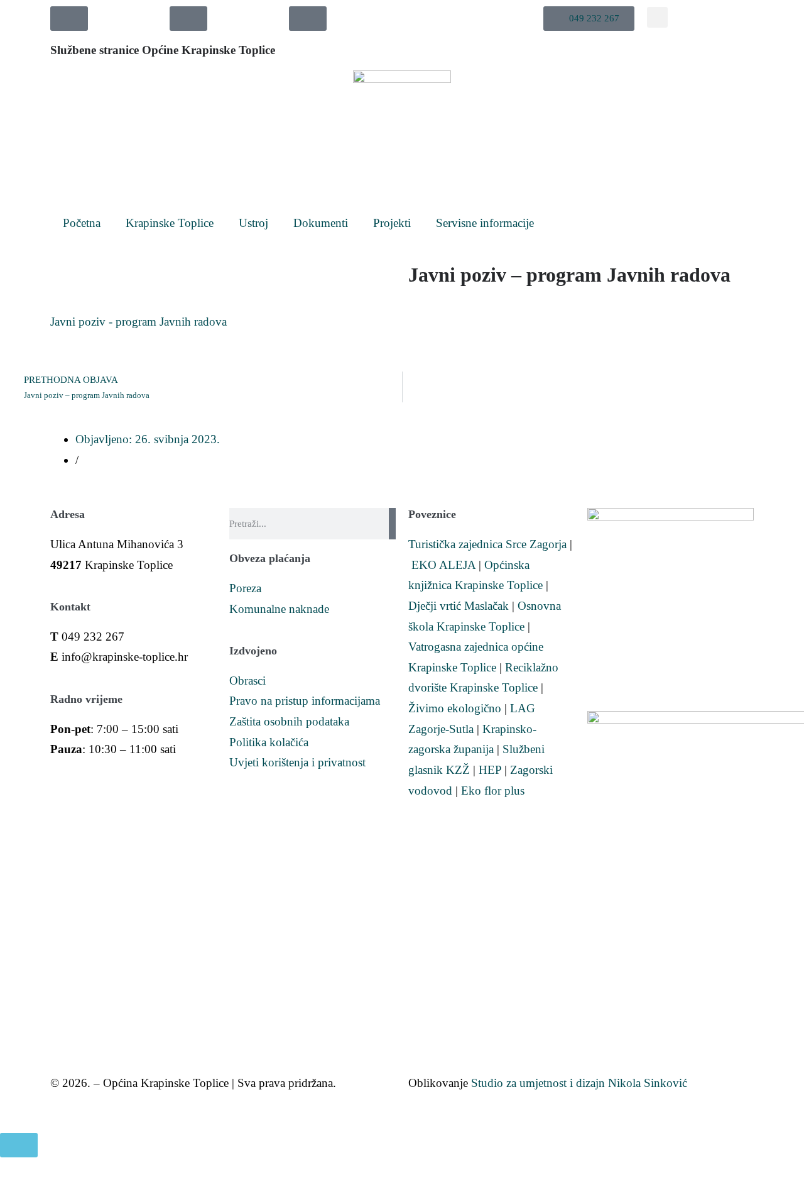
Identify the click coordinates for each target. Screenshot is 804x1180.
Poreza (245, 588)
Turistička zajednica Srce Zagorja (487, 544)
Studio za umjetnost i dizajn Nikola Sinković (579, 1082)
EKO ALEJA (443, 564)
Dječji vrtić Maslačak (458, 605)
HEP (490, 769)
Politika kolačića (268, 742)
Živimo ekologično (454, 708)
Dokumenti (320, 222)
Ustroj (253, 222)
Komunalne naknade (279, 608)
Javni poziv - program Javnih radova (138, 321)
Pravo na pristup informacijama (304, 700)
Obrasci (247, 680)
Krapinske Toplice (170, 222)
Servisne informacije (485, 222)
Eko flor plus (492, 790)
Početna (81, 222)
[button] (588, 18)
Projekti (392, 222)
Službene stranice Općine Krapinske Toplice (162, 50)
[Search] (392, 523)
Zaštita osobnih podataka (289, 721)
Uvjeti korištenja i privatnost (297, 762)
